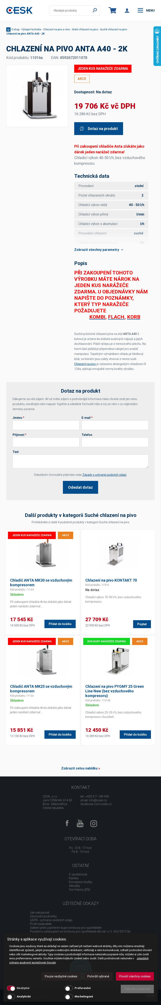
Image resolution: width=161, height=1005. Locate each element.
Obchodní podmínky (43, 916)
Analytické (24, 996)
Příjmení (19, 434)
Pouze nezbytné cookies (61, 976)
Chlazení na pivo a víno (56, 29)
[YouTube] (80, 824)
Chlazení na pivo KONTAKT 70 (111, 580)
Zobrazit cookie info (137, 989)
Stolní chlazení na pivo (85, 29)
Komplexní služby (80, 882)
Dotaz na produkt (103, 128)
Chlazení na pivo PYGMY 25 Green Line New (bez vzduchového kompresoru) (114, 691)
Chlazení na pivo (85, 364)
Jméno (18, 417)
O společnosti (78, 874)
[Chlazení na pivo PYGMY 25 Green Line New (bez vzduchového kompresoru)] (118, 659)
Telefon (87, 434)
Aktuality (74, 885)
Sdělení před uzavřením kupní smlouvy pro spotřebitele (65, 927)
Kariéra (73, 878)
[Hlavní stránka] (19, 11)
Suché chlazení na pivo (113, 29)
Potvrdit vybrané (98, 976)
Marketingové (84, 996)
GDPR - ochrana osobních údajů (51, 920)
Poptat (142, 624)
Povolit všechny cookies (135, 976)
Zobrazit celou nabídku (79, 768)
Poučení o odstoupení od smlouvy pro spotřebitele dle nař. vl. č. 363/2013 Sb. (80, 931)
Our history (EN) (79, 889)
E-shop (15, 29)
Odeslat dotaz (80, 487)
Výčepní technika (31, 29)
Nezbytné (23, 988)
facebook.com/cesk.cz (96, 804)
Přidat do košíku (60, 624)
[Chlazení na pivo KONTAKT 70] (118, 553)
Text (16, 451)
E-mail (87, 417)
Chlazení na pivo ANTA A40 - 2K (25, 33)
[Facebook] (67, 823)
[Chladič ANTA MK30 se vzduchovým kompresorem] (43, 553)
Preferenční (83, 988)
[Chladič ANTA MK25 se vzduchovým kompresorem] (43, 659)
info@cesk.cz (98, 800)
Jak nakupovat (39, 912)
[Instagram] (93, 825)
